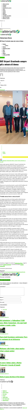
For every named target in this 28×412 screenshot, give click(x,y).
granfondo (23, 272)
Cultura (4, 11)
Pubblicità (5, 391)
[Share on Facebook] (15, 146)
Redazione (2, 89)
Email (1, 299)
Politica (4, 6)
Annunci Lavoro (6, 18)
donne (19, 272)
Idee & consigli (6, 17)
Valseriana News (19, 263)
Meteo (4, 13)
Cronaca (4, 5)
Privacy (4, 395)
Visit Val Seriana (6, 399)
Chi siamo (5, 394)
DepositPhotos (5, 400)
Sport (4, 9)
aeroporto (6, 272)
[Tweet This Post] (15, 147)
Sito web (2, 302)
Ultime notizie (6, 4)
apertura (10, 272)
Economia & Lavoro (7, 8)
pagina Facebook (7, 264)
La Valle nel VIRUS (7, 15)
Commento (3, 286)
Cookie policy (5, 397)
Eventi (4, 10)
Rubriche (5, 14)
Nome (1, 297)
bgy (17, 272)
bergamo (14, 272)
